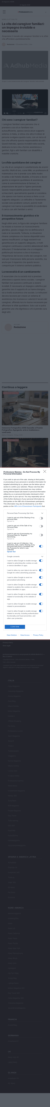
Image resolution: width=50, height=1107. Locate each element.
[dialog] (25, 553)
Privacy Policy (38, 635)
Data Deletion (12, 635)
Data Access (25, 635)
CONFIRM (15, 627)
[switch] (41, 518)
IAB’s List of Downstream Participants (28, 506)
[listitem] (25, 513)
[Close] (45, 472)
